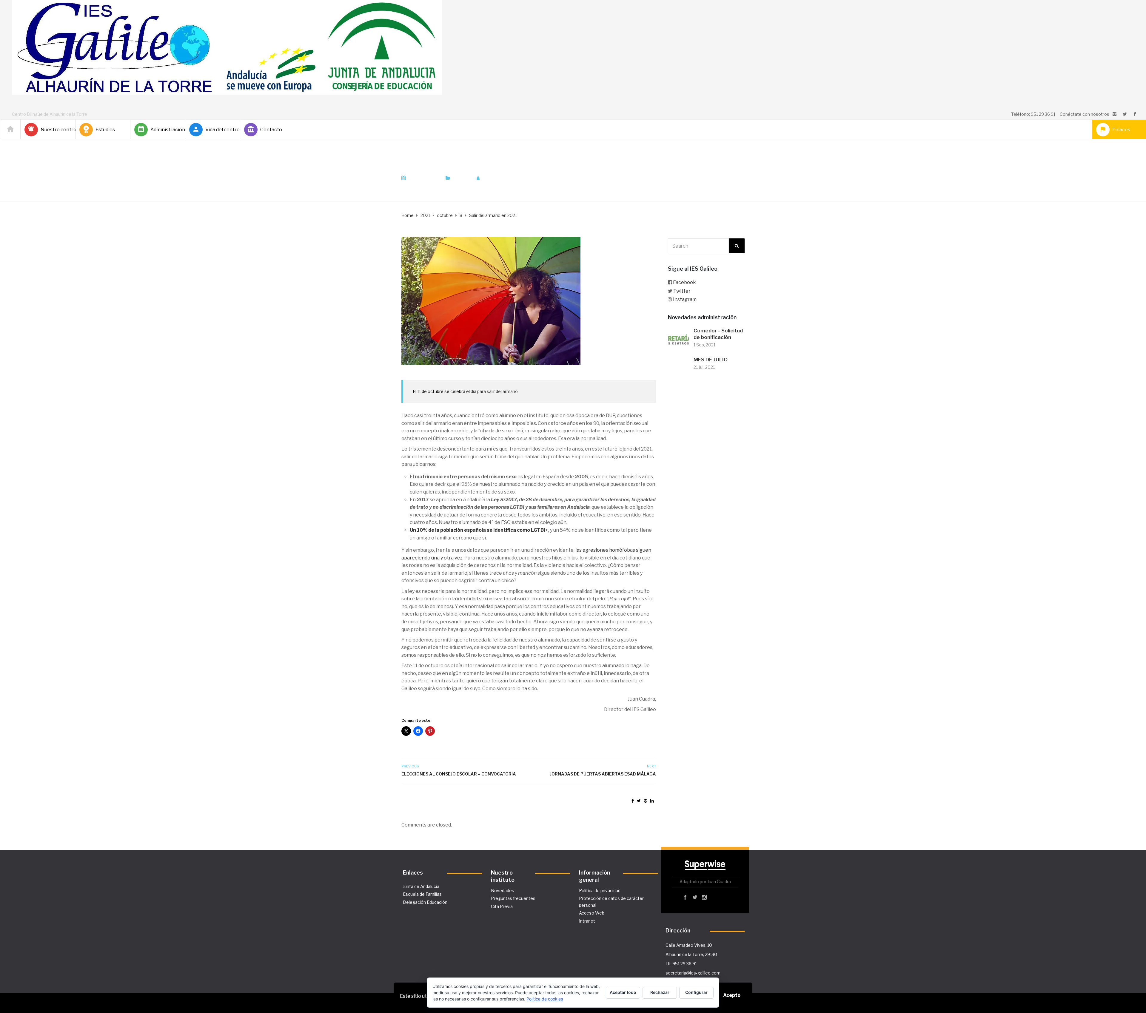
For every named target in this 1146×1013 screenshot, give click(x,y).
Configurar (696, 992)
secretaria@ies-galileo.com (693, 972)
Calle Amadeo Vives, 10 (689, 945)
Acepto (731, 995)
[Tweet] (639, 800)
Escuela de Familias (422, 894)
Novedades (502, 890)
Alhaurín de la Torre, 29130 (691, 954)
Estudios (105, 129)
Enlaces (1121, 129)
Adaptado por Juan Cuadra (705, 881)
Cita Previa (502, 906)
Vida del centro (220, 129)
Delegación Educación (425, 902)
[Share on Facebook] (632, 800)
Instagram (685, 299)
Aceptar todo (623, 992)
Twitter (682, 291)
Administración (165, 129)
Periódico (461, 178)
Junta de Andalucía (421, 886)
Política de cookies (544, 998)
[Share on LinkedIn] (652, 800)
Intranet (587, 920)
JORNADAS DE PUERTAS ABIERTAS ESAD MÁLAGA (603, 773)
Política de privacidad (599, 890)
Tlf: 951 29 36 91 (681, 963)
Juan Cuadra (499, 178)
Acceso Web (591, 912)
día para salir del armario (494, 391)
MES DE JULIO (711, 360)
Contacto (271, 129)
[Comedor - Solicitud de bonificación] (678, 338)
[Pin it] (645, 800)
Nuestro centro (55, 129)
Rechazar (659, 992)
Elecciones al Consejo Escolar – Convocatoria (458, 773)
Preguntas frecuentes (513, 898)
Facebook (684, 282)
